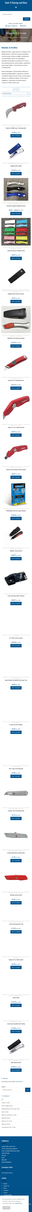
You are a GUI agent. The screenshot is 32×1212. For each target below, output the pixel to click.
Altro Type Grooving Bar (16, 768)
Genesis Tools (27, 547)
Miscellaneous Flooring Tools (8, 290)
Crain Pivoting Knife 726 (16, 924)
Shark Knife (16, 997)
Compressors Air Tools (9, 1127)
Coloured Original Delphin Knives (16, 206)
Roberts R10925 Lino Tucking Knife (16, 128)
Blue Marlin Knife (16, 1062)
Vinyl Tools (19, 126)
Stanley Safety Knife (16, 895)
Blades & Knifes (7, 163)
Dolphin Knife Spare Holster (16, 294)
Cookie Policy (18, 1203)
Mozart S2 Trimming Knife (16, 380)
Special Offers (6, 1124)
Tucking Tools (13, 126)
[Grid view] (14, 89)
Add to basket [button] (16, 135)
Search (27, 19)
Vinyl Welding (17, 678)
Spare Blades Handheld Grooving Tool (16, 680)
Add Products (19, 1081)
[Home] (4, 37)
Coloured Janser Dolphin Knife (16, 250)
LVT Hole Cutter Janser (16, 638)
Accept (6, 1207)
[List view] (17, 89)
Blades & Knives (24, 37)
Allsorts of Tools (7, 1121)
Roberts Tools (26, 125)
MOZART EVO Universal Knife (16, 338)
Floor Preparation (7, 1106)
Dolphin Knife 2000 (16, 166)
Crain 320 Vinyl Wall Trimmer (16, 596)
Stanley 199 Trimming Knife (16, 811)
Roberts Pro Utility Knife (16, 960)
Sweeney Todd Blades (13, 164)
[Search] (27, 1090)
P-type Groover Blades (16, 724)
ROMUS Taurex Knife (16, 551)
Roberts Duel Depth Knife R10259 (16, 469)
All (2, 125)
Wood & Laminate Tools (9, 1115)
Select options (16, 213)
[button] (16, 7)
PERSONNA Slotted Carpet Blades (16, 511)
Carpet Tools (14, 125)
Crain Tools (14, 593)
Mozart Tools (13, 336)
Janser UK (27, 247)
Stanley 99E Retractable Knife (16, 853)
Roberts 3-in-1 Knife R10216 (16, 427)
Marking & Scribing (26, 635)
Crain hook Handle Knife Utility (16, 1024)
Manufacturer (20, 125)
